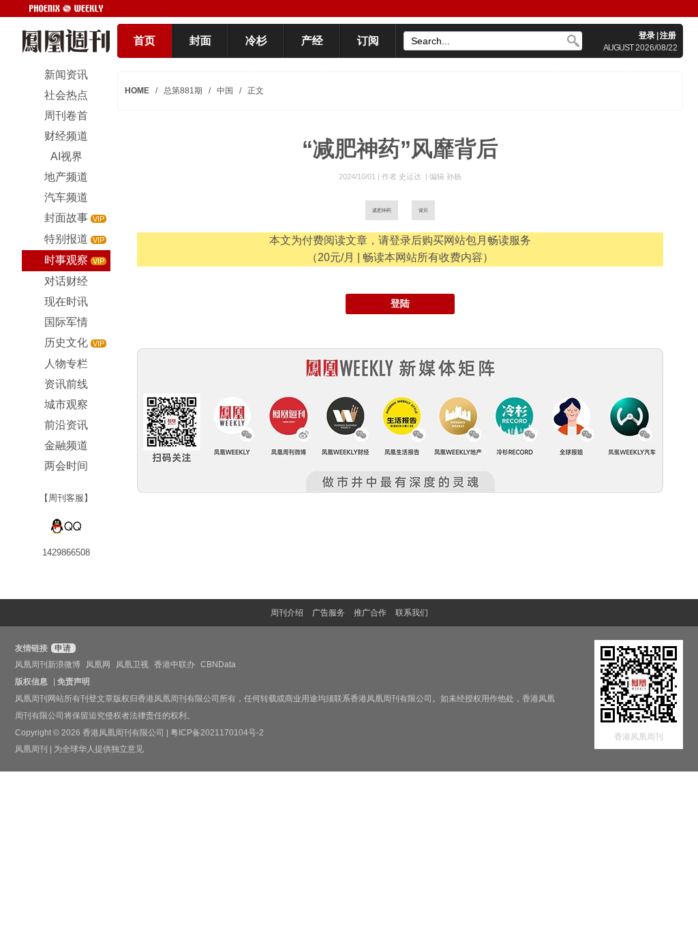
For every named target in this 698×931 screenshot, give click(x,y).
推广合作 (370, 612)
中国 (225, 90)
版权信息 (31, 681)
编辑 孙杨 (445, 176)
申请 (61, 648)
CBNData (218, 664)
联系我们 (411, 612)
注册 (668, 35)
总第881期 (183, 90)
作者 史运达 (402, 176)
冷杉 (256, 40)
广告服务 (328, 612)
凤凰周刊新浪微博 (47, 664)
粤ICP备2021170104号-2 (217, 732)
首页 (144, 40)
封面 (200, 40)
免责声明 (73, 681)
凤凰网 (98, 664)
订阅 (368, 40)
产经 (312, 40)
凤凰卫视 (132, 664)
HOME (137, 90)
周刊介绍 (287, 612)
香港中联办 (174, 664)
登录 (647, 35)
